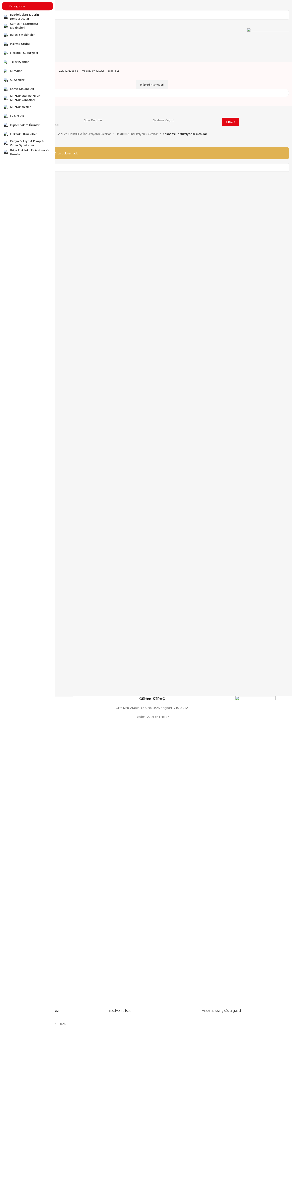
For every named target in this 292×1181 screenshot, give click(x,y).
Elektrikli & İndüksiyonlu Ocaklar (136, 134)
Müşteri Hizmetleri (152, 84)
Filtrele (230, 122)
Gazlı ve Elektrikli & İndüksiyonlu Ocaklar (84, 134)
